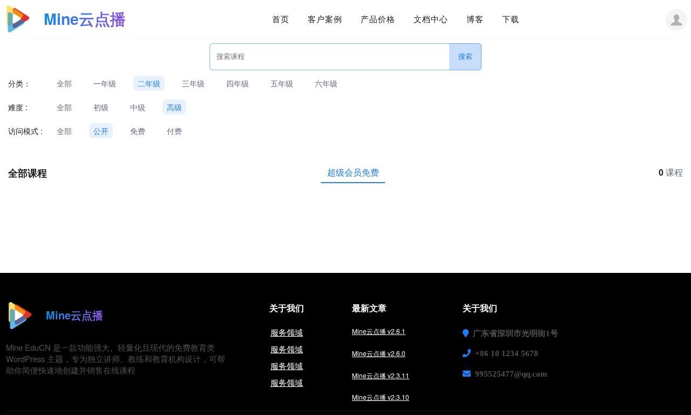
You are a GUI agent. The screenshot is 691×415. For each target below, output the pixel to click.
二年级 (149, 83)
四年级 (237, 83)
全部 (64, 83)
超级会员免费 (353, 172)
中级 (137, 107)
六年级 (326, 83)
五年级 (281, 83)
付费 (174, 130)
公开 (101, 130)
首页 (280, 19)
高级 (174, 107)
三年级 (193, 83)
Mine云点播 (85, 19)
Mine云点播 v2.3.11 (380, 375)
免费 (137, 130)
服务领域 (286, 332)
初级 (101, 107)
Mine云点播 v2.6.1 (378, 331)
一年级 (104, 83)
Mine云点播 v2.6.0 (378, 353)
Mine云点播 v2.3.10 (380, 396)
